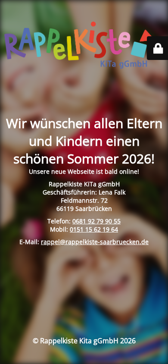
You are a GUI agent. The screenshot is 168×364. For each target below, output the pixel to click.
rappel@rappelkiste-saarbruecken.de (95, 242)
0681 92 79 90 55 (96, 221)
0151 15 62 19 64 (94, 229)
